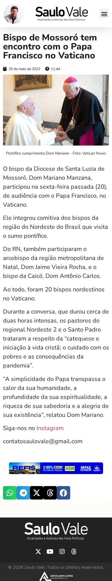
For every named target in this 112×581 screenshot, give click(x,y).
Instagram (50, 428)
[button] (104, 14)
